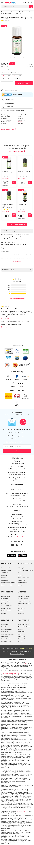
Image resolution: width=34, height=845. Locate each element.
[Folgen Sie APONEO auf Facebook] (12, 545)
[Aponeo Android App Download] (22, 555)
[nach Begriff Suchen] (31, 6)
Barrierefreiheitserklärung (17, 654)
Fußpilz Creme (22, 634)
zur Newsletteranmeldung (17, 451)
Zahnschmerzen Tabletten (8, 585)
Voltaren (20, 575)
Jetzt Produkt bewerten (17, 299)
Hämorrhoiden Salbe (24, 578)
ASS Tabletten (5, 573)
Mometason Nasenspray (24, 603)
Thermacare (21, 573)
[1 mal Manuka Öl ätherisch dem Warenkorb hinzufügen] (30, 182)
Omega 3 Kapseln (6, 608)
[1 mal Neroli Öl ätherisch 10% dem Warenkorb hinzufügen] (14, 215)
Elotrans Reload (5, 596)
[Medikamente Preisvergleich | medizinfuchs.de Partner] (7, 365)
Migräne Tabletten (6, 570)
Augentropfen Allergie (24, 601)
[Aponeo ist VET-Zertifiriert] (9, 358)
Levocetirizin (21, 608)
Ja (3, 327)
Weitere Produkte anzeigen (17, 224)
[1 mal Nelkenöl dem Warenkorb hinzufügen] (14, 182)
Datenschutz (14, 651)
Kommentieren (5, 318)
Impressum (5, 651)
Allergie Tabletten (23, 598)
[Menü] (2, 2)
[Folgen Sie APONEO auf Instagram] (21, 545)
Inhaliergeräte (5, 636)
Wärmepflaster (22, 568)
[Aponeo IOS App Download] (11, 555)
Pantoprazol (21, 631)
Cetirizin (20, 606)
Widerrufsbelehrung (12, 649)
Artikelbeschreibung (8, 231)
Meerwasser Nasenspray (8, 634)
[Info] (31, 95)
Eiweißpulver (4, 598)
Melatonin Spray (5, 601)
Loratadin (20, 611)
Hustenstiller (4, 624)
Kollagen (3, 603)
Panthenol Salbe (22, 639)
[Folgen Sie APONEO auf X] (17, 545)
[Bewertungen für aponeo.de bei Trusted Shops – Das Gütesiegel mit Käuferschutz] (9, 351)
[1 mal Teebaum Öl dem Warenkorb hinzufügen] (30, 215)
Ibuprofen (4, 578)
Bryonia (20, 641)
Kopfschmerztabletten (7, 568)
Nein (10, 327)
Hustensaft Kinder (6, 641)
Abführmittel (21, 580)
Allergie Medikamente (24, 596)
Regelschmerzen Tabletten (8, 582)
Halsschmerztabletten (7, 629)
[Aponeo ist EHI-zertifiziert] (17, 351)
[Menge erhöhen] (11, 83)
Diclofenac (4, 575)
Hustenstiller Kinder (6, 639)
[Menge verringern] (3, 83)
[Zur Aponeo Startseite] (10, 2)
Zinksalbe (20, 629)
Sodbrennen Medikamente (25, 570)
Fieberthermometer (23, 624)
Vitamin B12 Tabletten (7, 606)
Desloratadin (21, 613)
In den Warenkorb (23, 83)
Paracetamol (4, 580)
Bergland (20, 122)
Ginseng (3, 613)
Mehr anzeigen (17, 261)
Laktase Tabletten (6, 611)
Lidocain (20, 585)
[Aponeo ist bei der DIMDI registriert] (26, 351)
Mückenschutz (22, 636)
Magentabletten (22, 582)
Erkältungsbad (5, 631)
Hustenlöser (4, 627)
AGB (3, 649)
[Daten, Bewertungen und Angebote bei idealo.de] (25, 358)
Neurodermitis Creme (24, 627)
